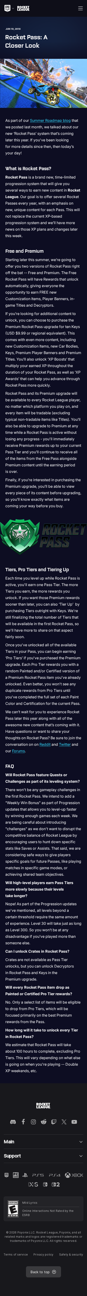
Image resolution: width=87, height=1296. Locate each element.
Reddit (45, 744)
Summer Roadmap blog (50, 120)
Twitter (65, 744)
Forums (18, 751)
